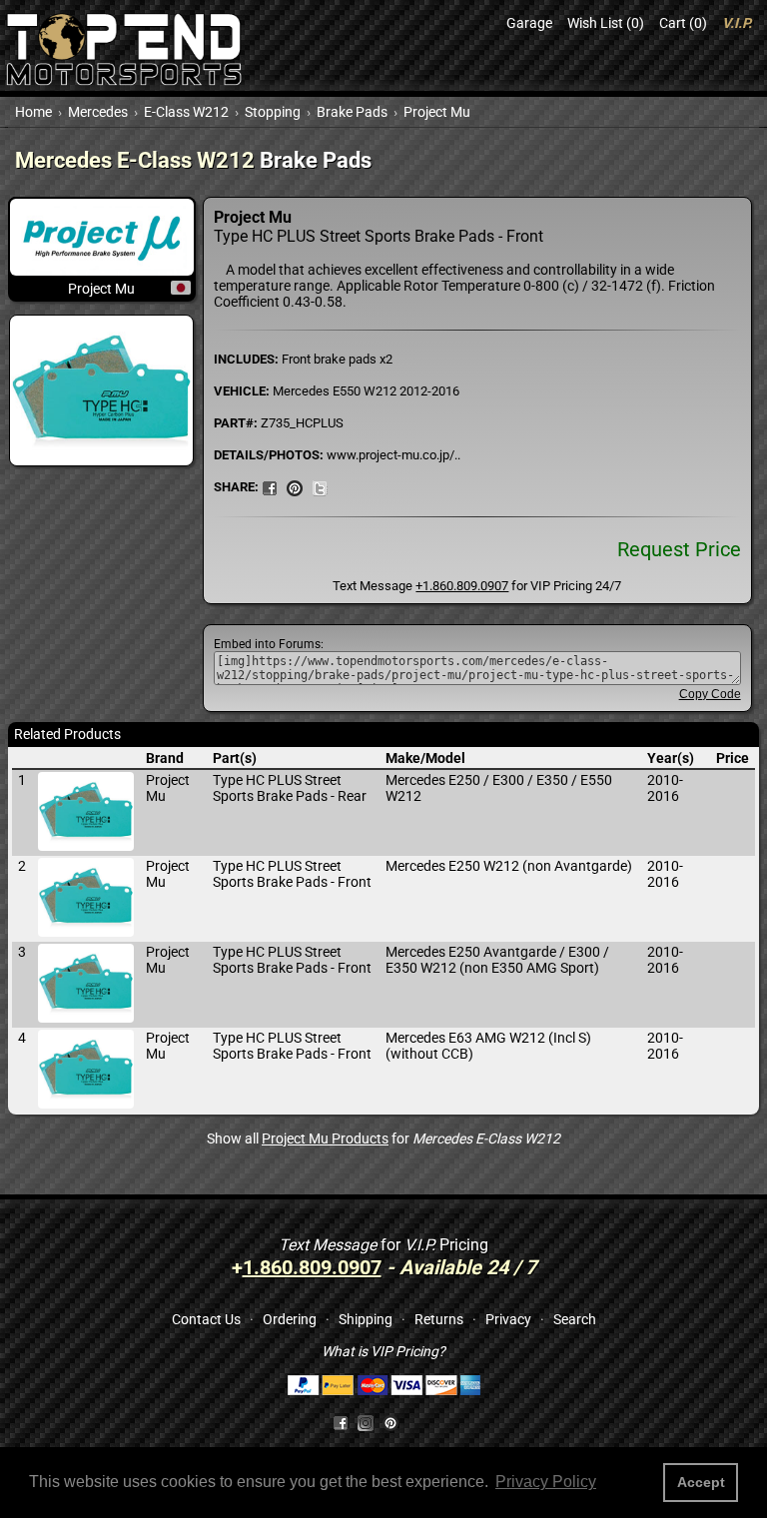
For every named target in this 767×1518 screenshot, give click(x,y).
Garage (529, 23)
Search (574, 1319)
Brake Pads (352, 112)
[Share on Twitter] (320, 486)
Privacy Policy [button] (545, 1481)
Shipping (365, 1319)
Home (33, 112)
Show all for (383, 1138)
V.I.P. (737, 23)
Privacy (508, 1319)
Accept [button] (701, 1482)
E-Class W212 (186, 112)
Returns (438, 1319)
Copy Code (710, 694)
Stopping (273, 112)
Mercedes (98, 112)
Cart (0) (683, 23)
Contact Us (206, 1319)
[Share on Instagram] (370, 1422)
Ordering (290, 1319)
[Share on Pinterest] (295, 486)
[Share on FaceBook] (270, 486)
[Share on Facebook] (341, 1422)
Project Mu (436, 112)
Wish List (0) (605, 23)
